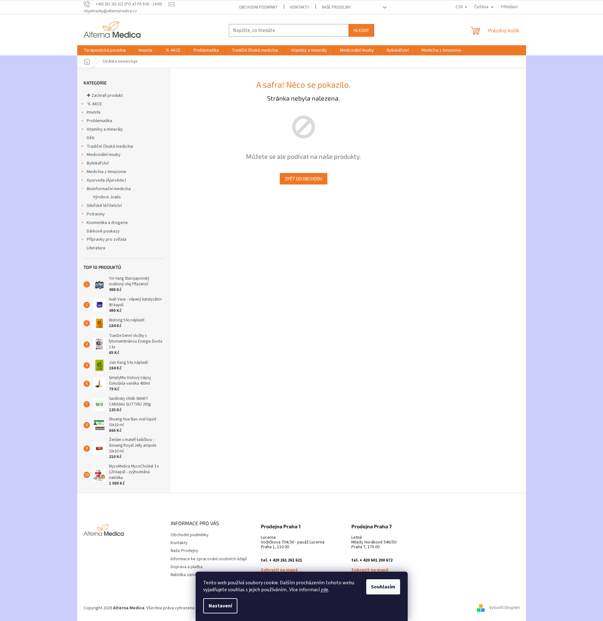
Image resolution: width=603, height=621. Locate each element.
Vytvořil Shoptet (504, 608)
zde (324, 589)
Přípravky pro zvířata (106, 239)
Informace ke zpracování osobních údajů (209, 559)
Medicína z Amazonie (106, 172)
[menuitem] (104, 50)
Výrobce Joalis (107, 197)
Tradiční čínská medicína (110, 146)
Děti (90, 138)
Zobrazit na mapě (279, 570)
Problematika (99, 121)
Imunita (93, 112)
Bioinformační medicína (109, 189)
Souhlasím (383, 586)
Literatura (96, 248)
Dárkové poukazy (103, 231)
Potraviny (96, 214)
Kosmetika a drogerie (107, 223)
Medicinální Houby (104, 155)
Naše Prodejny (336, 7)
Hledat (361, 30)
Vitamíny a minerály (105, 129)
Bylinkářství (98, 163)
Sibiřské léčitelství (104, 205)
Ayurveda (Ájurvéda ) (106, 180)
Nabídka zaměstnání (190, 575)
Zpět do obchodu (303, 178)
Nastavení (220, 605)
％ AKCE (94, 104)
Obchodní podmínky (258, 7)
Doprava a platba (187, 567)
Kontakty (299, 7)
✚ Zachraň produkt (105, 95)
